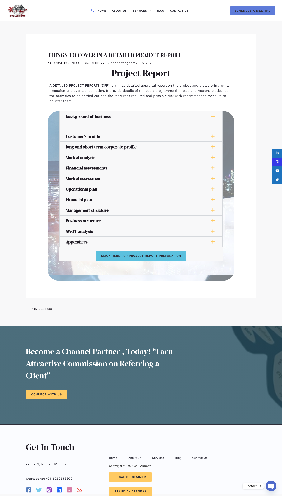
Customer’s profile (83, 136)
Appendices (77, 242)
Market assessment (84, 178)
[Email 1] (79, 490)
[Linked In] (59, 490)
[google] (69, 490)
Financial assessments (86, 168)
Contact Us (179, 10)
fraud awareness (130, 491)
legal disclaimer (130, 477)
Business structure (83, 221)
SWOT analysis (79, 231)
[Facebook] (29, 490)
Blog (160, 10)
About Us (119, 10)
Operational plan (81, 189)
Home (101, 10)
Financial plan (79, 200)
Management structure (87, 210)
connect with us (46, 394)
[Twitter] (39, 490)
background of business (88, 116)
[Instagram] (49, 490)
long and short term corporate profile (101, 147)
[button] (93, 10)
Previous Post (39, 309)
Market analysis (80, 157)
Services (140, 10)
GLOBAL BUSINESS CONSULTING (76, 63)
